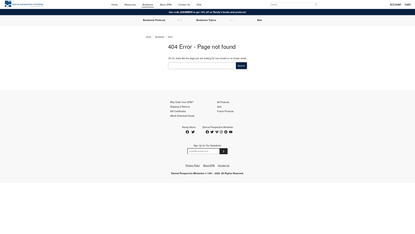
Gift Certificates (178, 111)
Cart (408, 4)
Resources (130, 4)
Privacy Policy (193, 165)
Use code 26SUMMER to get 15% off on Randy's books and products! (207, 12)
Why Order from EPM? (182, 102)
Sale (259, 20)
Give (199, 4)
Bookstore (147, 4)
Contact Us (184, 4)
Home (114, 4)
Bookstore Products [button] (154, 20)
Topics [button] (206, 20)
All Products (223, 102)
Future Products (225, 111)
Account (395, 4)
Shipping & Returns (180, 106)
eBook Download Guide (182, 115)
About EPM (166, 4)
